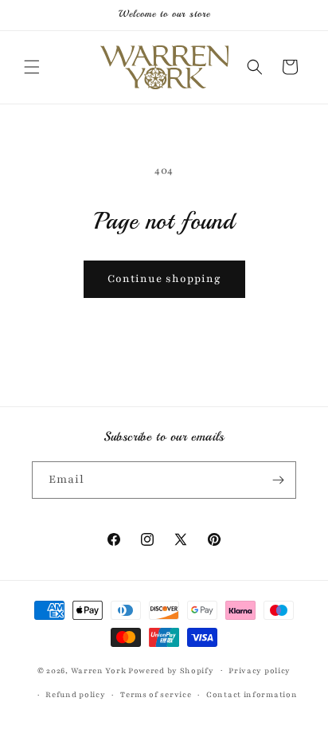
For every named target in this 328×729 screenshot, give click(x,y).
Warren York (99, 669)
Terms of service (155, 694)
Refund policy (75, 694)
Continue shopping (164, 279)
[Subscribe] (277, 480)
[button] (31, 66)
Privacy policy (259, 670)
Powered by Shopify (171, 669)
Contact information (251, 694)
